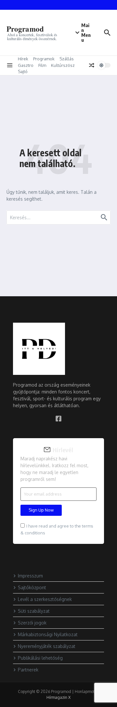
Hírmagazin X (58, 697)
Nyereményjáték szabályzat (46, 646)
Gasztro (25, 65)
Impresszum (30, 575)
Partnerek (28, 669)
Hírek (23, 58)
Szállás (66, 58)
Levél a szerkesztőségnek (45, 599)
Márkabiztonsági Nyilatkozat (48, 634)
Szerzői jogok (32, 622)
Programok (44, 58)
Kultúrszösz (63, 65)
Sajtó (23, 71)
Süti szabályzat (34, 611)
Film (42, 65)
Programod (25, 28)
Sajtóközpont (32, 587)
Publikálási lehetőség (40, 658)
